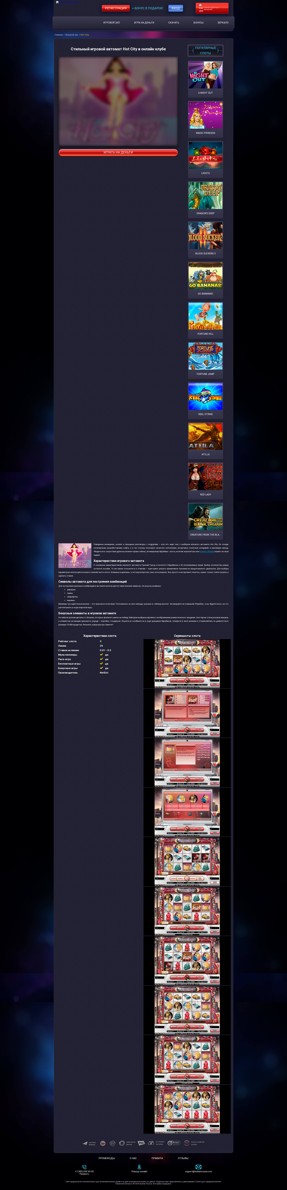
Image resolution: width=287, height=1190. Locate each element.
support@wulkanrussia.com (198, 1171)
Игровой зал (111, 22)
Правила (157, 1158)
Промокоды (107, 1158)
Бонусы (198, 22)
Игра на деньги (144, 22)
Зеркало (223, 22)
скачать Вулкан (207, 551)
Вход (176, 8)
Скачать (173, 22)
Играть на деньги (118, 152)
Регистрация (116, 8)
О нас (133, 1158)
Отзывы (183, 1158)
